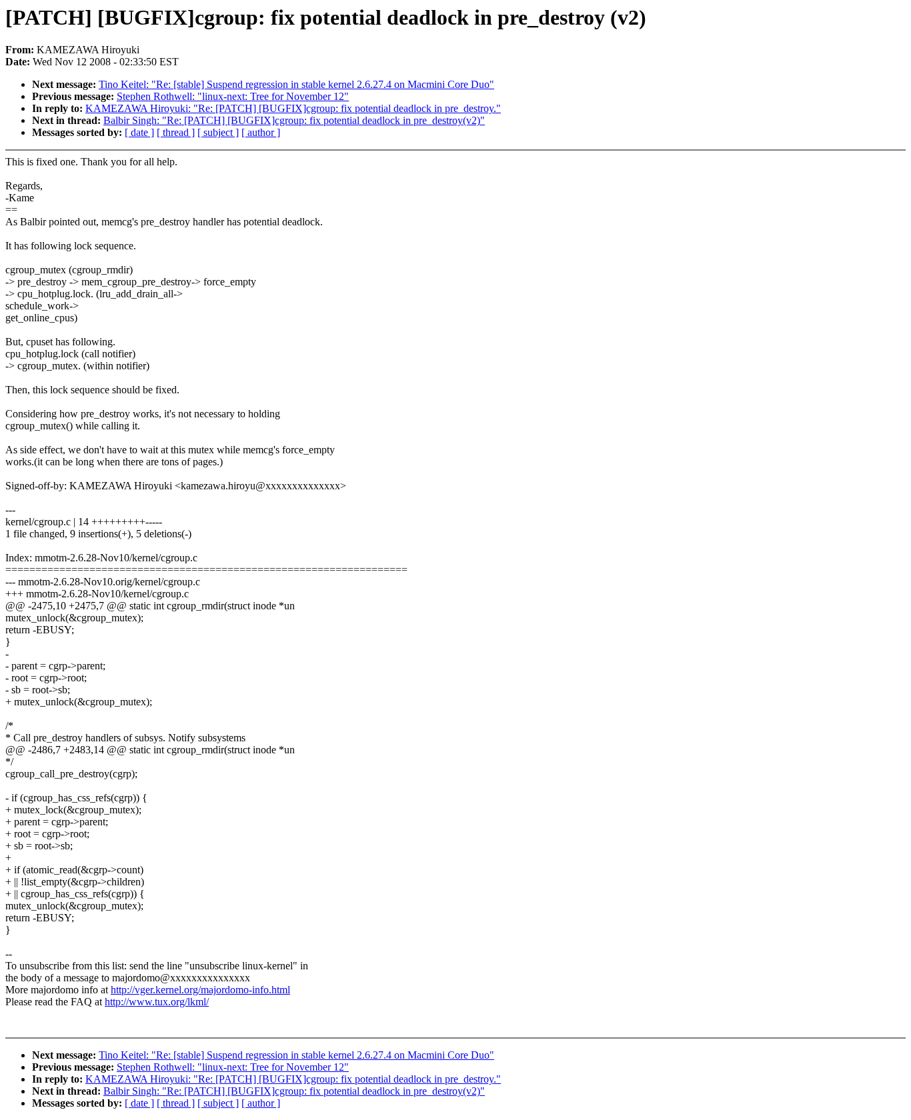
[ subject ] (218, 132)
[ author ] (260, 132)
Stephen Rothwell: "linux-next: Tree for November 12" (233, 96)
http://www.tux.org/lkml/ (157, 1001)
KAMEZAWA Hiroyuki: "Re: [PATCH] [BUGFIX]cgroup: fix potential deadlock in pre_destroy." (293, 108)
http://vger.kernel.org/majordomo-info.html (200, 989)
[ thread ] (176, 132)
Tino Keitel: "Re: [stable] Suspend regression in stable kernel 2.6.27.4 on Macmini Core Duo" (296, 84)
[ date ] (139, 132)
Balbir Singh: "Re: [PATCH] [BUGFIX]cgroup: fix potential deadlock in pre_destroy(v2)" (294, 120)
